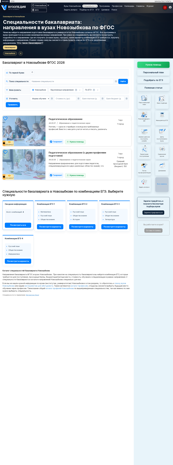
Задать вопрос (71, 9)
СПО (12, 1)
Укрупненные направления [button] (63, 90)
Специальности (90, 6)
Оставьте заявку (153, 230)
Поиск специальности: (17, 81)
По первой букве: (15, 73)
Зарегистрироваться (153, 212)
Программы (104, 6)
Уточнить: (12, 98)
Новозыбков (10, 53)
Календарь (129, 6)
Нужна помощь (77, 142)
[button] (115, 81)
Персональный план (153, 72)
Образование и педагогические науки (74, 123)
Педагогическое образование (65, 119)
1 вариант (56, 141)
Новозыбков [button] (39, 90)
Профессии (117, 6)
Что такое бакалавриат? (30, 43)
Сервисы (140, 6)
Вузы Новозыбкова (72, 6)
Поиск (114, 9)
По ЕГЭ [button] (90, 90)
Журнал (149, 6)
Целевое (105, 9)
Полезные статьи (153, 88)
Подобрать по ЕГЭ (153, 80)
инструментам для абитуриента (39, 286)
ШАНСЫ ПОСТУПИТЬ (163, 1)
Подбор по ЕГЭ (87, 9)
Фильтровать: (13, 90)
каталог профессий (79, 286)
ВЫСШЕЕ (5, 1)
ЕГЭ (97, 9)
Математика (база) (32, 295)
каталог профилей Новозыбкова (60, 288)
